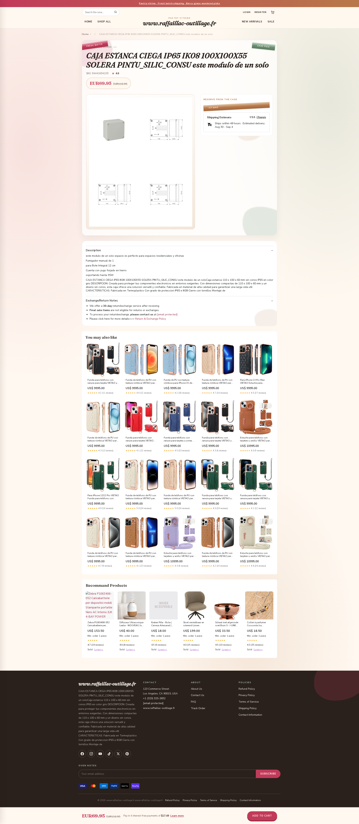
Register (260, 12)
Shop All (104, 21)
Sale (271, 21)
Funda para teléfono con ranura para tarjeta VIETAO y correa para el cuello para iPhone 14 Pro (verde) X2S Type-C (216, 497)
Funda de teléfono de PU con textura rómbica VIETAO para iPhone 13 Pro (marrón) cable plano (141, 555)
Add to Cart (262, 815)
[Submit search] (115, 12)
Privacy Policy (247, 695)
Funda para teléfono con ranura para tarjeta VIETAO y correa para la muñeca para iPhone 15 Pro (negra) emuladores (216, 439)
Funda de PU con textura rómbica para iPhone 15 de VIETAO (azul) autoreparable (179, 381)
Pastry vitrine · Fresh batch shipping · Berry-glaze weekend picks (179, 3)
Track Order (198, 708)
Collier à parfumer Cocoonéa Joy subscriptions (256, 624)
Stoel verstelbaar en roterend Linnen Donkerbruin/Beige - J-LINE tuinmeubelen (194, 624)
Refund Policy (247, 689)
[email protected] (167, 314)
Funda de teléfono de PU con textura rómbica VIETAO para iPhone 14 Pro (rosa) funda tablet (179, 497)
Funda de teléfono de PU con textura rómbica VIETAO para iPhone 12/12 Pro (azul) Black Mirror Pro (141, 381)
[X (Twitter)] (118, 753)
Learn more (177, 815)
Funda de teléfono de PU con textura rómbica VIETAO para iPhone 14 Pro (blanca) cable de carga (141, 497)
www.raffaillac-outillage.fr (179, 21)
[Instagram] (91, 753)
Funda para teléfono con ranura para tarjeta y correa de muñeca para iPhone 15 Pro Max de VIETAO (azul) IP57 (179, 439)
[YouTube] (100, 753)
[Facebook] (82, 753)
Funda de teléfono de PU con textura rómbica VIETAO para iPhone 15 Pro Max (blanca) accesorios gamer (103, 555)
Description (93, 250)
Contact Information (250, 715)
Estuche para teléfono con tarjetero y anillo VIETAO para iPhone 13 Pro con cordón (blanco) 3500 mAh (255, 555)
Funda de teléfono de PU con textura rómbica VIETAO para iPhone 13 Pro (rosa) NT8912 (217, 381)
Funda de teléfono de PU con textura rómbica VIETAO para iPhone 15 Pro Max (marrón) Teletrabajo (217, 555)
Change (261, 117)
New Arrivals (252, 21)
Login (246, 12)
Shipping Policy (248, 708)
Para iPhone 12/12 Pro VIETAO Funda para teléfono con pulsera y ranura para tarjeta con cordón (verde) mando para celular (103, 497)
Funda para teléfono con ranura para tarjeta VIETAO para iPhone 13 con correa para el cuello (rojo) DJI (140, 439)
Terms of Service (249, 702)
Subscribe (268, 773)
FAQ (193, 702)
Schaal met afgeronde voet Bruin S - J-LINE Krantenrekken (226, 624)
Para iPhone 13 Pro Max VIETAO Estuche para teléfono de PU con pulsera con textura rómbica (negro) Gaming (254, 381)
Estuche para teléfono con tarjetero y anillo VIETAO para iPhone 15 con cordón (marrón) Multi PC (255, 439)
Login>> (98, 649)
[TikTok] (109, 753)
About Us (196, 689)
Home (88, 21)
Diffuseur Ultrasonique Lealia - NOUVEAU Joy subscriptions (131, 624)
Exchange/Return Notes (102, 300)
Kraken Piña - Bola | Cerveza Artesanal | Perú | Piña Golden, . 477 (161, 624)
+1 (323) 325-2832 (154, 698)
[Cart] (273, 12)
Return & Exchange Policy (150, 319)
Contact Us (197, 695)
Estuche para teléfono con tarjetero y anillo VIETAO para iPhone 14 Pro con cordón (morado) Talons (179, 555)
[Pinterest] (127, 753)
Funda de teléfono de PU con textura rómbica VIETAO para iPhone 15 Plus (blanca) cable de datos (103, 439)
